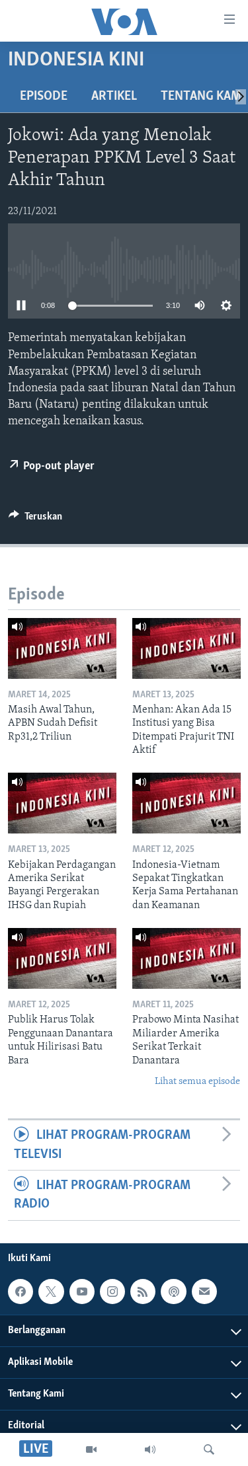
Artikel (114, 96)
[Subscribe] (204, 1291)
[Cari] (209, 1449)
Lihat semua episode (197, 1082)
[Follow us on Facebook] (20, 1291)
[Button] (35, 519)
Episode (43, 96)
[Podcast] (173, 1291)
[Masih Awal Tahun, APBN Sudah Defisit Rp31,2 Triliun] (62, 648)
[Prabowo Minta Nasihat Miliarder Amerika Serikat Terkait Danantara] (186, 958)
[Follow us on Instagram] (112, 1291)
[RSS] (142, 1291)
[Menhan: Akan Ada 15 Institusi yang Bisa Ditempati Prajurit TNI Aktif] (186, 648)
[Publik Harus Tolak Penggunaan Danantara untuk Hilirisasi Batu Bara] (62, 958)
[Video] (91, 1449)
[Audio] (150, 1449)
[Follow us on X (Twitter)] (50, 1291)
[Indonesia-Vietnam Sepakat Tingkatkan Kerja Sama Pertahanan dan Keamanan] (186, 803)
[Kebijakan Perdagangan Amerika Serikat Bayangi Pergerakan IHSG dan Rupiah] (62, 803)
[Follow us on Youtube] (82, 1291)
